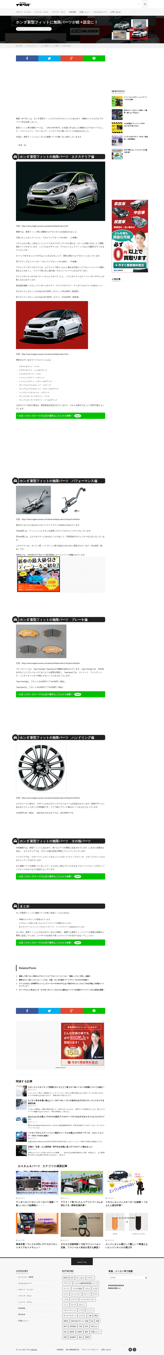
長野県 (87, 1337)
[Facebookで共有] (27, 58)
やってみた (80, 1278)
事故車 (66, 1321)
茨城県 (79, 1332)
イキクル (33, 1350)
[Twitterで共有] (49, 58)
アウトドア (67, 1283)
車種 (65, 1337)
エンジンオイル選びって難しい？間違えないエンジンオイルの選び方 (127, 1246)
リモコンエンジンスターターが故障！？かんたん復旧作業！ (127, 1204)
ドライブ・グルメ (58, 12)
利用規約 (60, 1350)
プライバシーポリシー (90, 1350)
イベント (67, 1289)
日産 (80, 1326)
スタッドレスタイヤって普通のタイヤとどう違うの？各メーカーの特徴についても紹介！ (66, 1087)
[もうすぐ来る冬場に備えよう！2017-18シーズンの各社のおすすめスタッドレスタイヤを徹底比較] (21, 1104)
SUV (71, 1278)
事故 (95, 1315)
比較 (65, 1332)
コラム (87, 1289)
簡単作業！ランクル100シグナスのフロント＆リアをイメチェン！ (37, 1246)
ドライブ (74, 1299)
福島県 (72, 1332)
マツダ (81, 1310)
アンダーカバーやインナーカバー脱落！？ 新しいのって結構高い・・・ (37, 1204)
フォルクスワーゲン (87, 1299)
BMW (65, 1278)
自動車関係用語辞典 (116, 1285)
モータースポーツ (70, 1315)
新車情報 (72, 12)
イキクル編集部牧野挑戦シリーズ (86, 1283)
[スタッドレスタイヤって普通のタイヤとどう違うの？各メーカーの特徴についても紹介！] (21, 1091)
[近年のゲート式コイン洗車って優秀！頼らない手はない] (117, 114)
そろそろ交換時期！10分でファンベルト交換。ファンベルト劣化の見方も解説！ (81, 1246)
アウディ (90, 1278)
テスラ (95, 1294)
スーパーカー (76, 1294)
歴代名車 (21, 1314)
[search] (146, 1277)
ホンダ (47, 29)
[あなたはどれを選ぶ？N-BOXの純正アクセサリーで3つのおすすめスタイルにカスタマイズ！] (21, 1120)
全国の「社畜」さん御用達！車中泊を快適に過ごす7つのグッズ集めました (60, 1146)
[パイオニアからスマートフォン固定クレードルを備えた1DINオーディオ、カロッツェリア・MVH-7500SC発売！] (21, 1136)
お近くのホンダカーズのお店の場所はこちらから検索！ (46, 415)
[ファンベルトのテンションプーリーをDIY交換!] (117, 101)
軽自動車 (73, 1337)
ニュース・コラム (41, 12)
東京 (86, 1326)
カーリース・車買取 (25, 1277)
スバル (66, 1294)
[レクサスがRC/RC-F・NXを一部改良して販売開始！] (117, 141)
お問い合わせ (116, 12)
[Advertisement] (60, 85)
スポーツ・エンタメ (23, 12)
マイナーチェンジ (70, 1310)
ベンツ (66, 1305)
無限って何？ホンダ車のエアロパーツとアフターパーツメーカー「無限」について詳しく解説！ (55, 976)
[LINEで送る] (94, 58)
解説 (86, 1332)
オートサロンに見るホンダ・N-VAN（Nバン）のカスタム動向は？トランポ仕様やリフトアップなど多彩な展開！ (62, 990)
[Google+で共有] (72, 58)
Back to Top (82, 1262)
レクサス (82, 1315)
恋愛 (97, 1321)
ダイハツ (87, 1294)
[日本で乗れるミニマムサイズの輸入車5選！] (117, 154)
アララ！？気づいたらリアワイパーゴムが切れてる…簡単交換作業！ (82, 1204)
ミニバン (90, 1310)
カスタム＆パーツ (100, 12)
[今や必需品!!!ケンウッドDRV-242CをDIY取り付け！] (117, 127)
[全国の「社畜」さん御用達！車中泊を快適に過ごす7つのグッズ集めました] (21, 1150)
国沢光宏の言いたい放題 (79, 1321)
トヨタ (66, 1299)
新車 (65, 1326)
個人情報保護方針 (72, 1350)
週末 (80, 1337)
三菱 (89, 1315)
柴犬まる (94, 1326)
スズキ (95, 1289)
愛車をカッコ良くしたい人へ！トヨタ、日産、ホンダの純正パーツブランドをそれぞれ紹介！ (54, 980)
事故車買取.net (115, 1288)
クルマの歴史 (77, 1289)
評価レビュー (85, 12)
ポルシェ (82, 1305)
